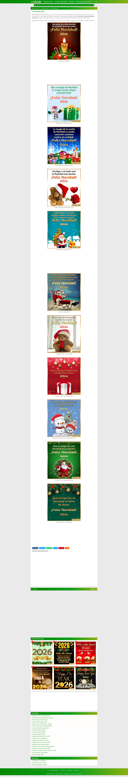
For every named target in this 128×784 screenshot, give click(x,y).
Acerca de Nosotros (53, 770)
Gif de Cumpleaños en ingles (39, 764)
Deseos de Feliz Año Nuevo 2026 (40, 744)
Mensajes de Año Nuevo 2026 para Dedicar (43, 746)
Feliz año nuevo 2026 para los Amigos (42, 724)
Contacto (63, 770)
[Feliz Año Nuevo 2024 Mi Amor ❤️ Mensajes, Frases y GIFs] (86, 653)
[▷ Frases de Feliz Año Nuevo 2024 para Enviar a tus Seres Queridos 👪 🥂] (42, 677)
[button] (35, 5)
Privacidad (69, 770)
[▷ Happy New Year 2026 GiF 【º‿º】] (64, 677)
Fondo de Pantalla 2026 (61, 1)
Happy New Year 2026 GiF (39, 732)
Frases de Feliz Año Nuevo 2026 (40, 728)
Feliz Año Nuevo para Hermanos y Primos (42, 717)
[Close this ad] (127, 776)
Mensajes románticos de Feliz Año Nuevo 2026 (44, 750)
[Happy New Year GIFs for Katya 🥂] (86, 677)
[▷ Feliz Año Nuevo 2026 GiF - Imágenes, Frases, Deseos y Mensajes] (36, 1)
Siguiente (92, 589)
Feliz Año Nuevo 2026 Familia (39, 752)
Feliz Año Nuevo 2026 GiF (38, 730)
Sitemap (76, 770)
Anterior (35, 589)
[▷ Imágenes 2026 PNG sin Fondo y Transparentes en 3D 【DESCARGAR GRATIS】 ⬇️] (42, 653)
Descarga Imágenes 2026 (38, 734)
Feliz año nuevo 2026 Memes (39, 738)
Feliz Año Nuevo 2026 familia (83, 1)
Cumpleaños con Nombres (39, 760)
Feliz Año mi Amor (48, 1)
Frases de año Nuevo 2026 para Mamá (42, 726)
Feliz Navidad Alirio (38, 11)
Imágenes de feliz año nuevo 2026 (41, 736)
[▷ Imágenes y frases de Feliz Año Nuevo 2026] (64, 653)
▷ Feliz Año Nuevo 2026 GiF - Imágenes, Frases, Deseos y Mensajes (65, 773)
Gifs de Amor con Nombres (39, 762)
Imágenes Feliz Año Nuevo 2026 (40, 740)
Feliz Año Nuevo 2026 (37, 754)
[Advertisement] (64, 72)
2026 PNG (71, 1)
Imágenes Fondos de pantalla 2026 (41, 742)
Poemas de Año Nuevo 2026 (39, 722)
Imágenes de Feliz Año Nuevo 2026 (41, 748)
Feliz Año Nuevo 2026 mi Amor (40, 719)
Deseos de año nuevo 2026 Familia (41, 715)
